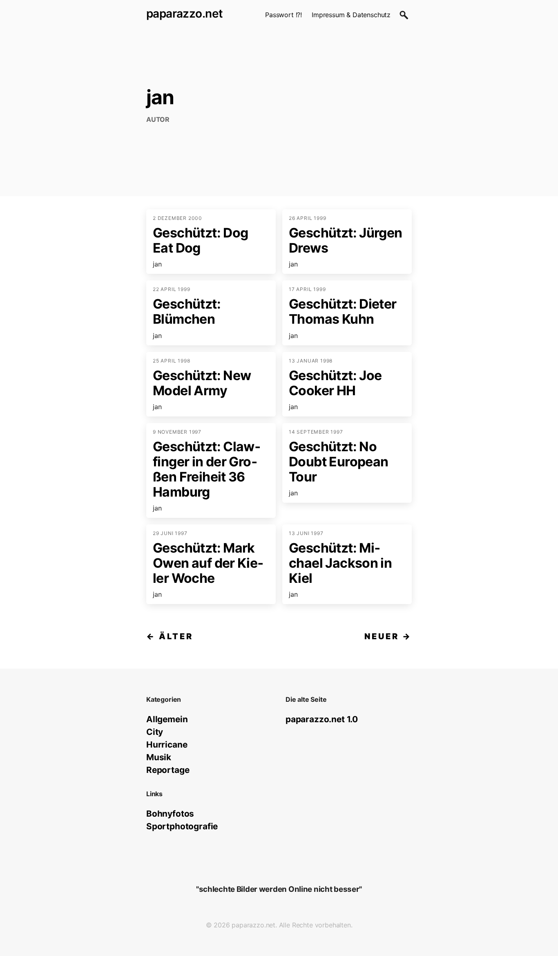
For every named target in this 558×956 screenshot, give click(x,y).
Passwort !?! (283, 15)
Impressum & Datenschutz (351, 15)
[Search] (403, 15)
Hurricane (166, 744)
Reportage (167, 770)
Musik (158, 757)
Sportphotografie (182, 826)
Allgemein (166, 719)
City (154, 732)
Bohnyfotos (170, 813)
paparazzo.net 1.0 (322, 719)
